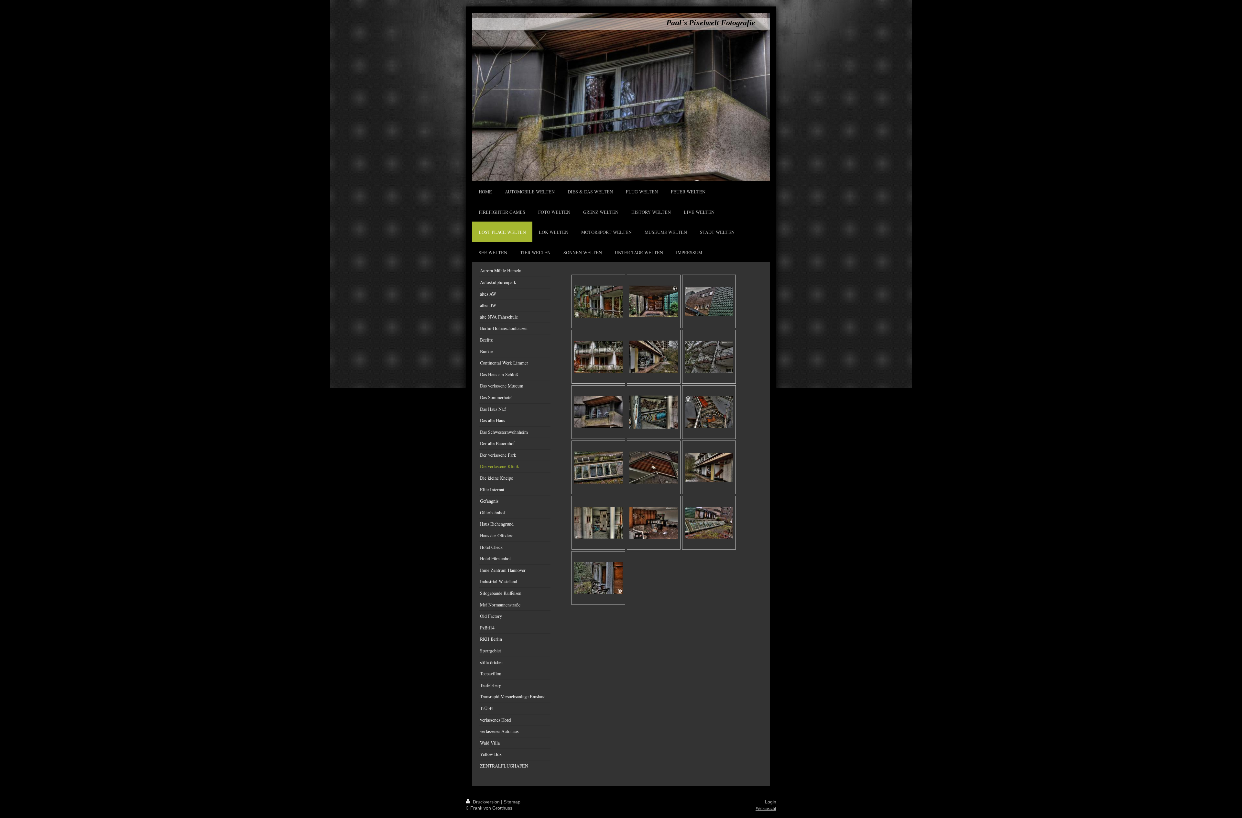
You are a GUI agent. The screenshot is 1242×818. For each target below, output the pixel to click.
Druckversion (486, 801)
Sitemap (512, 801)
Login (770, 801)
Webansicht (766, 808)
